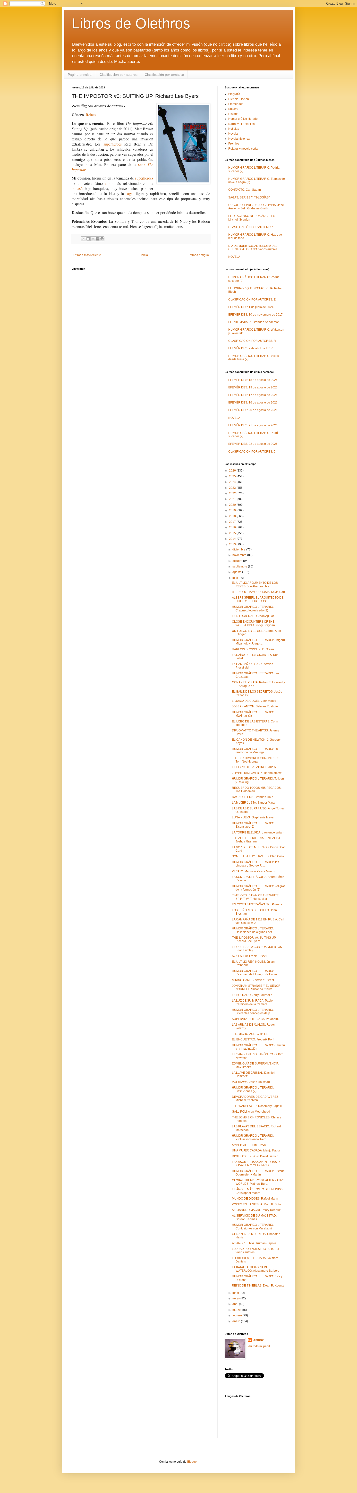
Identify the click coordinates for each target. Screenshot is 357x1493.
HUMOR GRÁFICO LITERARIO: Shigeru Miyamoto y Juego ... (258, 641)
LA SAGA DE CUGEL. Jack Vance (254, 701)
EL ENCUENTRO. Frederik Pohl (253, 1039)
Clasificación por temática (164, 75)
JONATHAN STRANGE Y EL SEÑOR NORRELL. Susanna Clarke (256, 987)
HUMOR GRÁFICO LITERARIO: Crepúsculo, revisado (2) (253, 608)
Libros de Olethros (131, 23)
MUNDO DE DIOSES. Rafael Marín (255, 1198)
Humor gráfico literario (243, 118)
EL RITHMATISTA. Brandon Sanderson (254, 322)
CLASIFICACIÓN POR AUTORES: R (252, 341)
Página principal (80, 75)
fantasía (77, 188)
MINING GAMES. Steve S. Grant (253, 980)
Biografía (234, 94)
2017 (233, 521)
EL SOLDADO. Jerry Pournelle (252, 995)
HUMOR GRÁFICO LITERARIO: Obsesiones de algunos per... (253, 930)
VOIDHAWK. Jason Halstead (251, 1082)
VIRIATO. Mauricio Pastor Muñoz (253, 871)
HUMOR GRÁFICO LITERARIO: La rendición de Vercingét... (255, 750)
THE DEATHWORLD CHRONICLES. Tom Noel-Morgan (256, 759)
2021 (233, 499)
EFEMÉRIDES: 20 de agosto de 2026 (253, 410)
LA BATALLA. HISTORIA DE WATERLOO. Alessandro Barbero (256, 1269)
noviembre (239, 555)
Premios (233, 143)
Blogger (192, 1461)
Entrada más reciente (87, 255)
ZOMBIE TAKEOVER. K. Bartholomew (256, 773)
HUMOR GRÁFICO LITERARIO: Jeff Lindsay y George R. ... (255, 863)
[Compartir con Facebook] (97, 238)
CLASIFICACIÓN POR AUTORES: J (251, 227)
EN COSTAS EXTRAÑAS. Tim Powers (257, 904)
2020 (233, 504)
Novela (233, 133)
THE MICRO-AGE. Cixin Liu (250, 1034)
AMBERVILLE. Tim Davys (249, 1145)
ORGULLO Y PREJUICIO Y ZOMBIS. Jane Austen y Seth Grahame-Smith (256, 206)
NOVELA (234, 256)
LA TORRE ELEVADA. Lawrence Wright (258, 832)
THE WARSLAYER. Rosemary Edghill (257, 1106)
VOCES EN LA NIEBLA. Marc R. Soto (256, 1204)
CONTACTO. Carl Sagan (244, 189)
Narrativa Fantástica (241, 124)
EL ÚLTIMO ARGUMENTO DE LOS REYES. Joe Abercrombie (255, 584)
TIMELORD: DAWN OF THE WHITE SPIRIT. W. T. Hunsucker (255, 897)
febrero (237, 1315)
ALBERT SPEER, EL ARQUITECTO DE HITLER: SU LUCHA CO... (257, 599)
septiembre (240, 566)
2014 (233, 539)
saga (129, 193)
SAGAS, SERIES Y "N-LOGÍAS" (249, 197)
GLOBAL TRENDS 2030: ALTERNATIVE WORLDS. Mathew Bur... (258, 1182)
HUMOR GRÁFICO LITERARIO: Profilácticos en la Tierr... (253, 1137)
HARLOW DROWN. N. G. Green (253, 649)
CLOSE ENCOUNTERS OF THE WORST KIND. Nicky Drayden (253, 623)
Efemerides (235, 104)
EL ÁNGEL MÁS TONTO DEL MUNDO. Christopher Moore (257, 1191)
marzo (236, 1310)
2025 (233, 476)
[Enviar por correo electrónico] (83, 238)
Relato (91, 114)
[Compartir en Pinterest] (102, 238)
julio (235, 578)
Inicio (144, 255)
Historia (233, 114)
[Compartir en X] (92, 238)
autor (109, 183)
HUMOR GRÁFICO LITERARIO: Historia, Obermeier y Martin (258, 1172)
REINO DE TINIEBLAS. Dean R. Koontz (258, 1285)
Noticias (233, 128)
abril (235, 1304)
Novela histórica (239, 138)
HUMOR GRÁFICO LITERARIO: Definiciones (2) (253, 1089)
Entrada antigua (198, 255)
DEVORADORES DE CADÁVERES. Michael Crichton (255, 1098)
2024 (233, 482)
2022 (233, 493)
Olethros (258, 1340)
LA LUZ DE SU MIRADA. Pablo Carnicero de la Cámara (252, 1002)
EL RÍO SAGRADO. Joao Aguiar (253, 616)
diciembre (239, 549)
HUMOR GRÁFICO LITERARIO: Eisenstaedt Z (253, 825)
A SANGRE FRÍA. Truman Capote (254, 1243)
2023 (233, 487)
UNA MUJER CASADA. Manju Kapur (256, 1150)
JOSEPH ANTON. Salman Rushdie (255, 706)
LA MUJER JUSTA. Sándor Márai (253, 802)
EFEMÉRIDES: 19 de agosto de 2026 (253, 387)
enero (236, 1321)
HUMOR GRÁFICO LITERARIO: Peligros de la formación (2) (258, 887)
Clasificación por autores (118, 75)
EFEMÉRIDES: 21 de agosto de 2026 (253, 425)
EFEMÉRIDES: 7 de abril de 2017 (250, 348)
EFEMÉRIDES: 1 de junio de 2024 (250, 307)
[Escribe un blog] (88, 238)
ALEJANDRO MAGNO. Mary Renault (256, 1210)
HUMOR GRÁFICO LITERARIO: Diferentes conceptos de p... (253, 1011)
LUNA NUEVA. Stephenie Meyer (253, 817)
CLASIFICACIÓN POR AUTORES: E (252, 299)
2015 (233, 533)
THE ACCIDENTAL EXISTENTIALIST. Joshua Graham (256, 839)
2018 (233, 516)
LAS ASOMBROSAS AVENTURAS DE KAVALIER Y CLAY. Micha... (257, 1163)
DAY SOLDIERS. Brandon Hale (252, 797)
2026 (233, 470)
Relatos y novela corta (243, 148)
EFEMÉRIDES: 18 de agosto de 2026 (253, 380)
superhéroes (112, 143)
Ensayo (233, 109)
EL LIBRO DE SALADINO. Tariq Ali (254, 767)
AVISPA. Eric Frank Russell (249, 956)
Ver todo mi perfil (259, 1346)
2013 (233, 544)
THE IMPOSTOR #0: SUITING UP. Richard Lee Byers (254, 939)
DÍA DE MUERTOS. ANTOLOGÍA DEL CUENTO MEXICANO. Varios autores (252, 247)
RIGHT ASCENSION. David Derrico (255, 1156)
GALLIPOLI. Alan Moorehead (251, 1111)
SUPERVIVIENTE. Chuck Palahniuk (255, 1019)
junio (236, 1293)
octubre (237, 561)
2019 (233, 510)
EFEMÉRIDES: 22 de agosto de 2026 (253, 444)
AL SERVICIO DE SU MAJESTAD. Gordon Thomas (254, 1217)
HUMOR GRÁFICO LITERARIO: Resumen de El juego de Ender (254, 972)
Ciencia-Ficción (238, 99)
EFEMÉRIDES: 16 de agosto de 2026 (253, 402)
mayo (236, 1298)
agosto (237, 572)
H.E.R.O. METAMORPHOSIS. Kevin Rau (258, 592)
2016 (233, 527)
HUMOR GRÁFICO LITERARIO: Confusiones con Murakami (253, 1226)
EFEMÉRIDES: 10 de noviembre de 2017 (255, 314)
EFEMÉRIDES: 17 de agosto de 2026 (253, 395)
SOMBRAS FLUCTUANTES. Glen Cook (258, 856)
